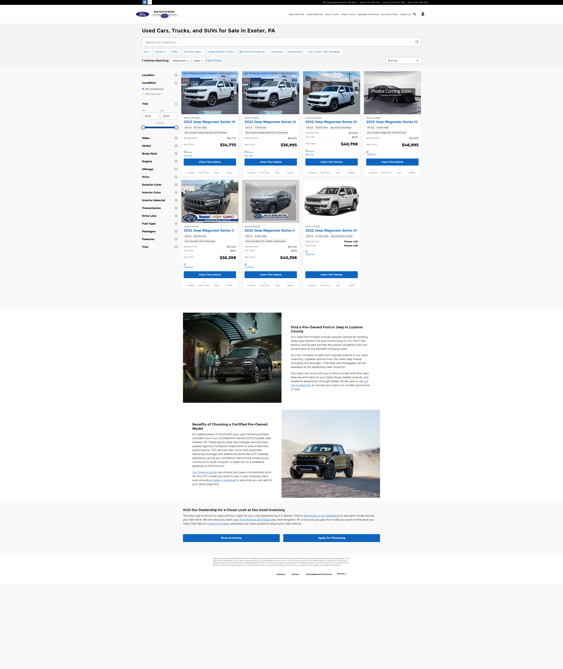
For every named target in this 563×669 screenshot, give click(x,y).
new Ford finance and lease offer (254, 519)
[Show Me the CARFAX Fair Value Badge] (250, 153)
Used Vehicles (315, 14)
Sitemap (280, 574)
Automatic (296, 51)
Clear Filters (214, 60)
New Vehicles (296, 14)
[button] (210, 130)
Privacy (295, 574)
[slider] (143, 127)
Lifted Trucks (348, 14)
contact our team (218, 523)
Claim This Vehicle (210, 162)
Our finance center (204, 472)
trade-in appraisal (224, 480)
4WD (175, 51)
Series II (161, 51)
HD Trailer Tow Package (324, 51)
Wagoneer (179, 60)
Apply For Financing (331, 538)
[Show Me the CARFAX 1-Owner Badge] (310, 152)
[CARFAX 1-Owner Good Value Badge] (371, 153)
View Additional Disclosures (318, 574)
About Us (405, 14)
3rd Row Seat (193, 51)
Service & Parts (389, 14)
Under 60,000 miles (221, 51)
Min (143, 110)
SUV (146, 51)
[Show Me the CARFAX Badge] (189, 153)
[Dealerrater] (149, 2)
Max (162, 110)
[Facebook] (145, 2)
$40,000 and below (252, 51)
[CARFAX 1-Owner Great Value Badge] (189, 266)
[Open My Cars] (422, 14)
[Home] (142, 14)
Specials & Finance (368, 14)
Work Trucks (332, 14)
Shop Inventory (231, 538)
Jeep (197, 60)
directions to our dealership (321, 515)
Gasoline (277, 51)
